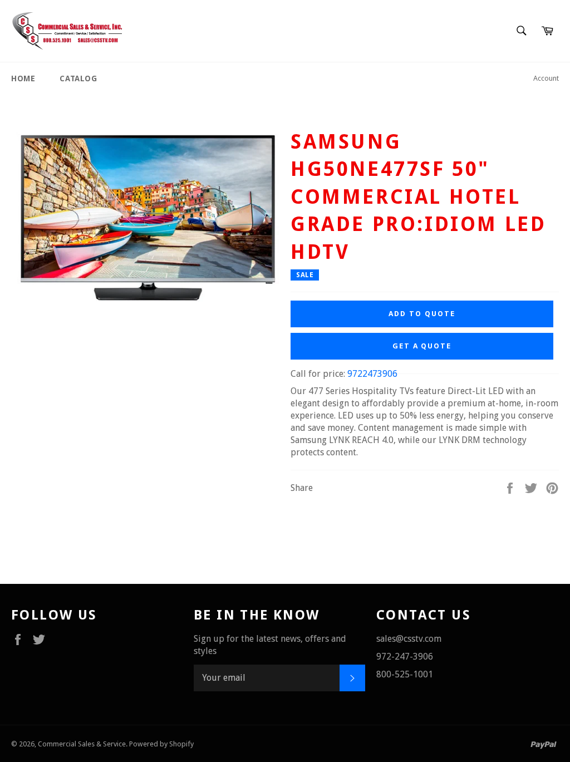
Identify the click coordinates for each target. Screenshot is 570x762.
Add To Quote (422, 313)
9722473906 (372, 373)
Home (23, 78)
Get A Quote (421, 346)
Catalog (78, 78)
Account (546, 78)
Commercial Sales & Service (82, 744)
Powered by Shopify (161, 744)
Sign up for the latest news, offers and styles (270, 644)
